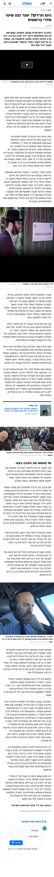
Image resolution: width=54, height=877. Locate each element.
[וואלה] (27, 3)
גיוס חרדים (41, 811)
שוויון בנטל (33, 811)
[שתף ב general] (4, 3)
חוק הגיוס (24, 811)
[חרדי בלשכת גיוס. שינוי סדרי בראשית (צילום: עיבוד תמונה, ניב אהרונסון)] (27, 248)
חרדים (48, 811)
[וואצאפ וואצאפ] (10, 3)
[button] (43, 3)
